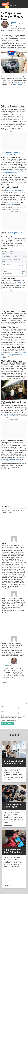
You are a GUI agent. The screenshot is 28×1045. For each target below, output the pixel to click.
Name (3, 706)
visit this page (18, 84)
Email (3, 711)
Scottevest (11, 204)
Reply (22, 545)
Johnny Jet (14, 22)
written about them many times (15, 190)
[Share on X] (2, 520)
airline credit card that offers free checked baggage (13, 354)
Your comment (5, 686)
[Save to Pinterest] (2, 524)
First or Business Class (15, 282)
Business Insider (12, 42)
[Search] (21, 4)
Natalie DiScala (8, 780)
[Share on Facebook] (2, 517)
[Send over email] (2, 527)
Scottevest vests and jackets (18, 189)
